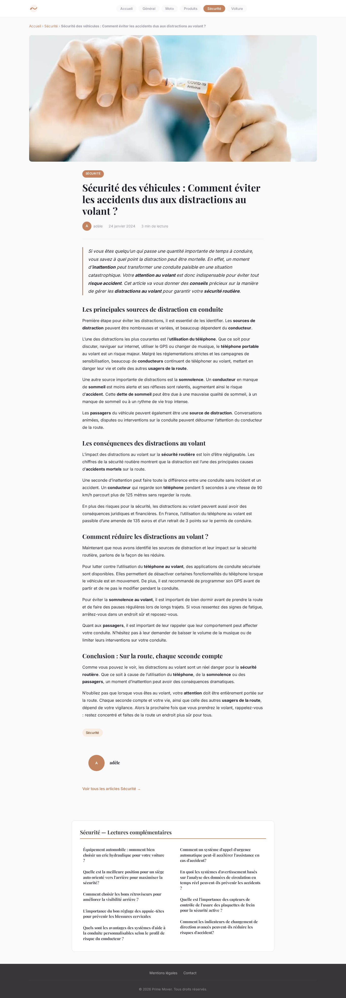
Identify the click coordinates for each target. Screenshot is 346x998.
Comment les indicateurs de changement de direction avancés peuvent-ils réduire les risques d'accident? (219, 927)
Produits (190, 9)
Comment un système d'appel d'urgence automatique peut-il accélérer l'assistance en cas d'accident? (219, 855)
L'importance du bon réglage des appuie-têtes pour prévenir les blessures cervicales (123, 913)
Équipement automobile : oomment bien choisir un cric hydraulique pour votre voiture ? (123, 855)
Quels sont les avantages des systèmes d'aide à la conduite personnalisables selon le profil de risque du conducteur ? (124, 933)
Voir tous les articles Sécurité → (111, 788)
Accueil (126, 9)
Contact (190, 973)
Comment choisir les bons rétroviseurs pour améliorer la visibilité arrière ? (122, 896)
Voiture (237, 9)
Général (149, 9)
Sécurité (214, 9)
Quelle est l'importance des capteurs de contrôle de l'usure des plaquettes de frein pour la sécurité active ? (217, 905)
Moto (169, 9)
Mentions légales (163, 973)
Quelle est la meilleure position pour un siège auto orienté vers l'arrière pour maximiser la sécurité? (123, 877)
